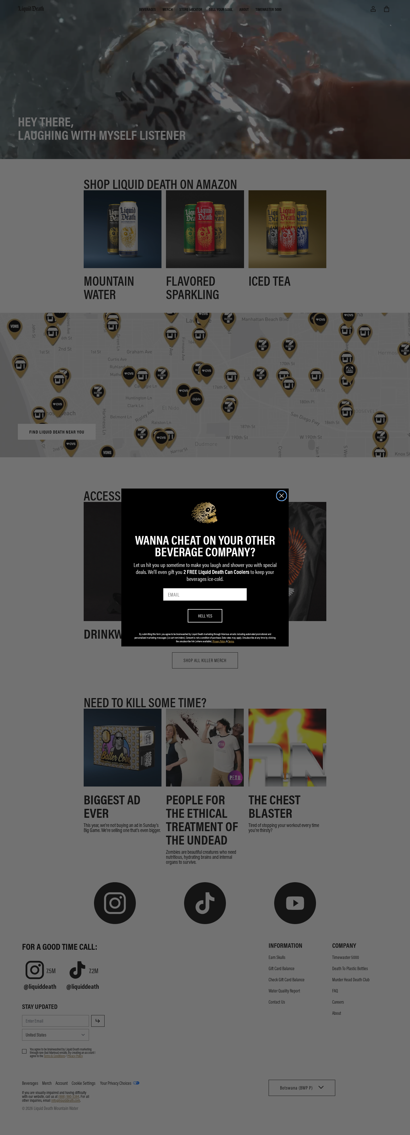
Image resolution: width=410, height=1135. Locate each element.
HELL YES (205, 615)
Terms (231, 641)
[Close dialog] (281, 496)
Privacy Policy (219, 641)
